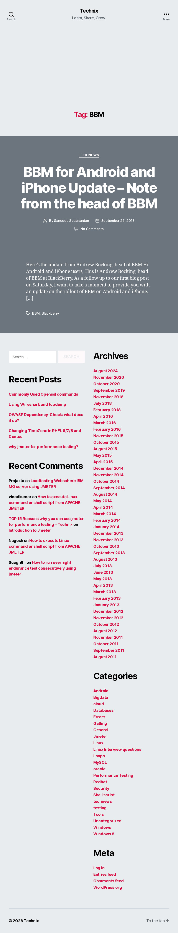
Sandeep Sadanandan (71, 220)
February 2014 (107, 520)
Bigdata (100, 697)
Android (101, 691)
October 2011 (106, 644)
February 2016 (107, 429)
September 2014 (109, 488)
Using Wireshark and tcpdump (37, 404)
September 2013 (109, 553)
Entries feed (104, 874)
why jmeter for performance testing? (43, 446)
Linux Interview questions (117, 749)
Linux (98, 743)
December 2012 (108, 611)
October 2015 (106, 442)
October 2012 (106, 624)
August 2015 (105, 449)
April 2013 (103, 585)
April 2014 (103, 507)
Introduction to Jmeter (30, 530)
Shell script (104, 795)
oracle (99, 769)
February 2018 (107, 410)
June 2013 (103, 572)
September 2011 (108, 650)
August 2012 (105, 631)
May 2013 (102, 579)
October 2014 (106, 481)
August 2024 (105, 371)
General (100, 730)
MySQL (100, 762)
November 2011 (108, 637)
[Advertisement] (89, 78)
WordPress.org (107, 887)
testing (100, 808)
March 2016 (104, 423)
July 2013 (102, 566)
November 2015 (108, 436)
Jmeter (100, 736)
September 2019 (109, 390)
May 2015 (102, 455)
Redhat (100, 782)
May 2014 (102, 501)
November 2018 (108, 397)
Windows (102, 827)
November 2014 (108, 475)
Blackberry (50, 313)
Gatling (100, 723)
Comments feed (108, 881)
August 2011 (105, 657)
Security (101, 788)
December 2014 (108, 468)
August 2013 (105, 559)
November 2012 (108, 618)
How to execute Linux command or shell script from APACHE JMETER (44, 502)
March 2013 (104, 592)
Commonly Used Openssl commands (43, 394)
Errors (99, 717)
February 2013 (107, 598)
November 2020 (108, 377)
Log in (98, 868)
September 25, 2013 (118, 220)
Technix (89, 10)
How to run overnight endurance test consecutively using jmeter (42, 568)
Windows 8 (103, 834)
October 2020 (106, 384)
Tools (98, 814)
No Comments (92, 229)
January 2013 (106, 605)
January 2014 (106, 527)
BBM (36, 313)
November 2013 (108, 540)
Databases (103, 710)
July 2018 (102, 403)
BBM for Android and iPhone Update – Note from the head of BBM (89, 187)
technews (89, 155)
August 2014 (105, 494)
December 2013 (108, 533)
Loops (99, 756)
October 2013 (106, 546)
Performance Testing (113, 775)
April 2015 (103, 462)
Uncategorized (107, 821)
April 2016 (103, 416)
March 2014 (104, 514)
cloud (98, 704)
